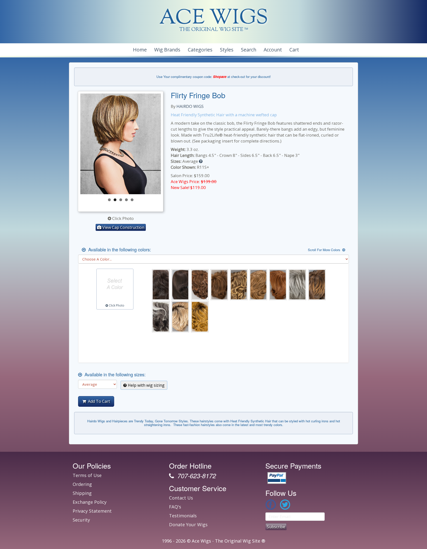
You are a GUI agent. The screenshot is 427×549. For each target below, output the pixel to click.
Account (273, 49)
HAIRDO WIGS (190, 106)
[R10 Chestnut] (219, 284)
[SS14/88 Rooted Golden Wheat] (180, 316)
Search (248, 49)
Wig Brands (167, 49)
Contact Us (181, 498)
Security (81, 520)
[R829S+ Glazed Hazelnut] (317, 284)
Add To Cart (98, 401)
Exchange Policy (90, 502)
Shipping (82, 493)
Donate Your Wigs (188, 524)
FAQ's (175, 507)
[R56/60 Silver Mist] (297, 284)
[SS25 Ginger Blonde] (200, 316)
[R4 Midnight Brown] (180, 284)
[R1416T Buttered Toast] (258, 284)
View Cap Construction (122, 227)
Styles (227, 49)
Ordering (82, 484)
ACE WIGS (213, 18)
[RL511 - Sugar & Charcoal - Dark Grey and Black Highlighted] (161, 316)
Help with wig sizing (146, 385)
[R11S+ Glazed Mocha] (239, 284)
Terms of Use (87, 475)
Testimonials (183, 516)
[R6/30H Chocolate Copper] (200, 284)
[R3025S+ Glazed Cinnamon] (278, 284)
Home (140, 49)
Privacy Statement (92, 511)
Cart (294, 49)
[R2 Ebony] (161, 284)
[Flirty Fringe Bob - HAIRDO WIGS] (120, 144)
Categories (200, 49)
